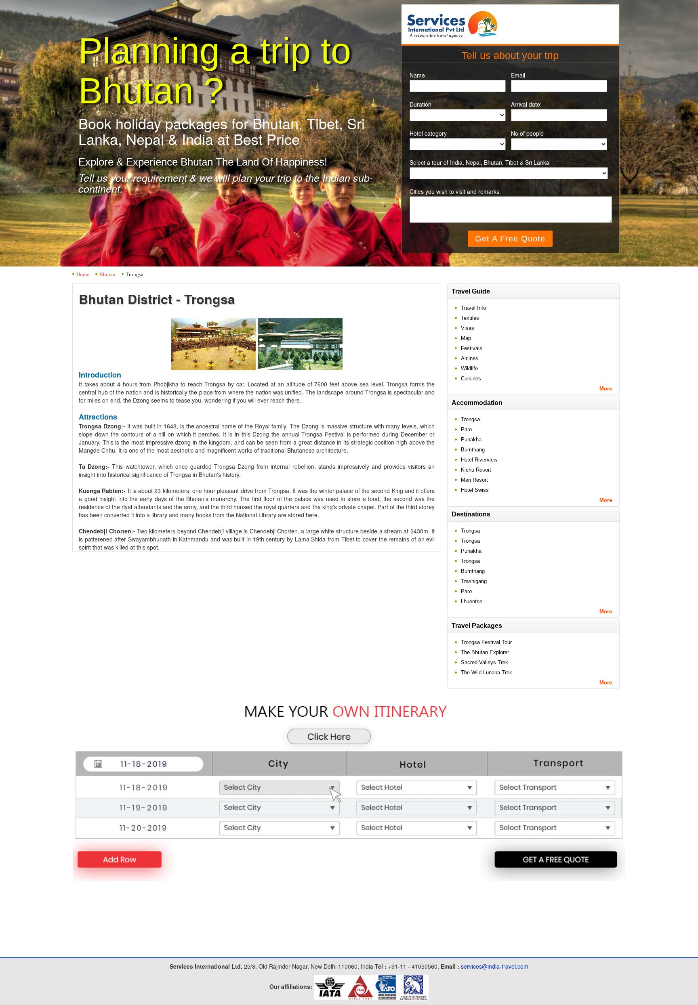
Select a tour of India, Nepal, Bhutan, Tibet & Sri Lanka (479, 162)
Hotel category (428, 133)
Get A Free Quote (510, 238)
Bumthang (473, 450)
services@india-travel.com (494, 966)
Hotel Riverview (479, 460)
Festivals (471, 348)
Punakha (471, 439)
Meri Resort (474, 480)
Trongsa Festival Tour (486, 642)
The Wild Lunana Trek (486, 672)
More (605, 389)
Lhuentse (471, 601)
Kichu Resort (476, 470)
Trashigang (474, 581)
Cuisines (471, 379)
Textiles (470, 318)
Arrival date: (526, 104)
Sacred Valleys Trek (484, 662)
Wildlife (469, 368)
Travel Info (473, 308)
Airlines (469, 358)
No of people (527, 133)
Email (518, 75)
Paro (466, 429)
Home (82, 274)
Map (466, 338)
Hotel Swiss (475, 490)
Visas (467, 328)
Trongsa (470, 419)
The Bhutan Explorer (485, 652)
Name (417, 75)
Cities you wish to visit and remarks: (455, 191)
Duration (420, 104)
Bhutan (107, 274)
